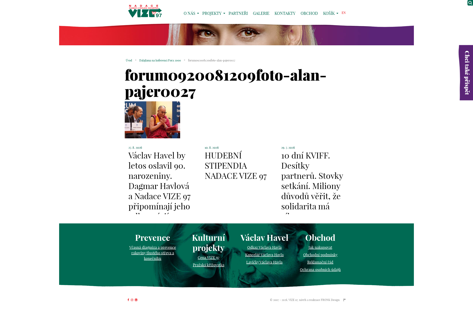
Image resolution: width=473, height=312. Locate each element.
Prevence (152, 237)
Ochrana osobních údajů (320, 269)
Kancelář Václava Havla (264, 254)
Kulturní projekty (208, 242)
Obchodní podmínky (320, 254)
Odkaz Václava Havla (264, 247)
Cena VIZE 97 (208, 257)
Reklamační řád (320, 262)
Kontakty (285, 13)
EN (344, 13)
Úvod (129, 60)
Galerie (261, 13)
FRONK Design (330, 300)
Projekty (212, 13)
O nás (189, 13)
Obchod (309, 13)
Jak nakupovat (320, 247)
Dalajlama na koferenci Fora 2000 (160, 60)
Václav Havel (264, 237)
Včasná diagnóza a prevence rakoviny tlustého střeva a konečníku (152, 253)
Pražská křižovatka (208, 265)
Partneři (238, 13)
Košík (329, 13)
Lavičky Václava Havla (264, 262)
